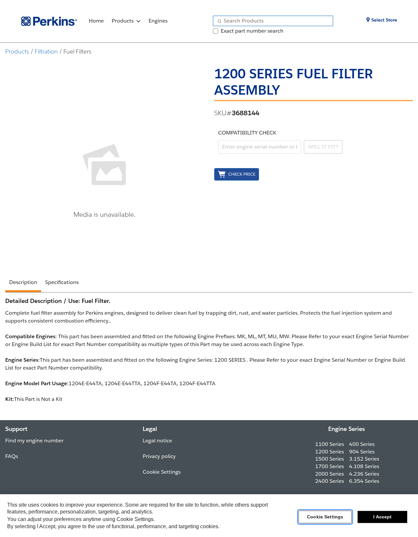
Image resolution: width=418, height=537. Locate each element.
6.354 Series (364, 481)
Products (123, 20)
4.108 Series (364, 466)
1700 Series (329, 466)
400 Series (362, 444)
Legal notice (157, 440)
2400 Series (329, 481)
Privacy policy (159, 456)
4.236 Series (364, 473)
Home (96, 20)
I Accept (382, 517)
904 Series (362, 451)
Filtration (46, 51)
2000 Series (329, 473)
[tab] (23, 283)
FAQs (11, 456)
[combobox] (270, 21)
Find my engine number (34, 440)
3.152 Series (364, 458)
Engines (158, 20)
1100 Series (329, 444)
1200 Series (329, 451)
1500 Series (329, 458)
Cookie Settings (325, 517)
